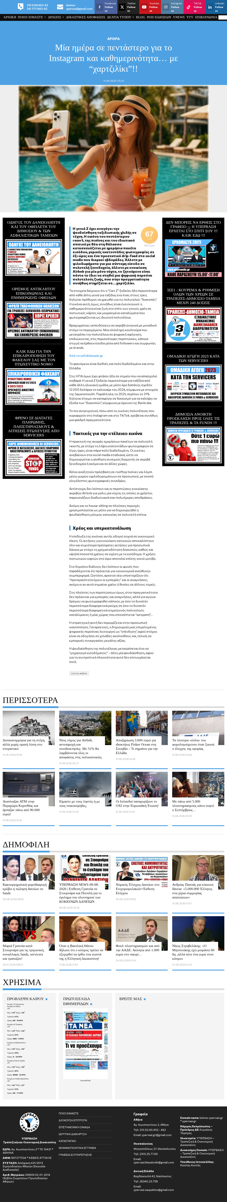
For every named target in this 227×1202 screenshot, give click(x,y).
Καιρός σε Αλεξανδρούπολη (18, 1079)
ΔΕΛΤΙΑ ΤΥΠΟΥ (119, 17)
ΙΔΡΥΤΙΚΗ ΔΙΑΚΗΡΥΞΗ (73, 1134)
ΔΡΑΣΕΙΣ (54, 17)
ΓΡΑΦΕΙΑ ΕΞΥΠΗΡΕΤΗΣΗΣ (75, 1154)
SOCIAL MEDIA (79, 673)
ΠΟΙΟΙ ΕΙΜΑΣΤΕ (30, 17)
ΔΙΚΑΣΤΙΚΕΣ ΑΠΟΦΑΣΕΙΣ (85, 17)
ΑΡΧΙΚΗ (10, 17)
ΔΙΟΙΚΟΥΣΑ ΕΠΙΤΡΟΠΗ (73, 1120)
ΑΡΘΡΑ (113, 38)
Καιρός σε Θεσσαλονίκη (16, 1042)
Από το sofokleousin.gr (86, 355)
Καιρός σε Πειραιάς (15, 1024)
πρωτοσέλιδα (85, 1080)
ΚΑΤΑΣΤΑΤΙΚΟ (67, 1141)
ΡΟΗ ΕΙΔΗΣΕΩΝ (159, 17)
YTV (190, 17)
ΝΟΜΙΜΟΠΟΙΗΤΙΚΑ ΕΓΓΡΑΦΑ (77, 1147)
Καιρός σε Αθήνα (13, 1006)
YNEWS (179, 17)
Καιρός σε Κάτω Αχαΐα (16, 1061)
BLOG (140, 17)
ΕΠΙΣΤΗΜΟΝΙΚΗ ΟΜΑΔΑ (74, 1127)
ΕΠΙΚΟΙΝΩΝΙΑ (206, 17)
